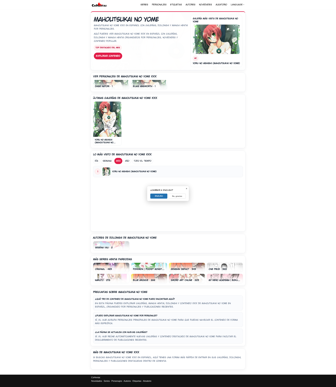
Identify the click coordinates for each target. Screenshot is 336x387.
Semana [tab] (107, 161)
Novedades (205, 5)
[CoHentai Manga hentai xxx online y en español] (99, 4)
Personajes (159, 5)
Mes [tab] (118, 161)
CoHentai (95, 377)
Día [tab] (96, 161)
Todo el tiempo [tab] (142, 161)
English (159, 196)
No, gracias (177, 196)
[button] (243, 4)
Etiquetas (176, 5)
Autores (190, 5)
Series (144, 5)
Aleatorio (221, 5)
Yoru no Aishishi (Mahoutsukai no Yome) (104, 142)
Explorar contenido (108, 56)
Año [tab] (127, 161)
